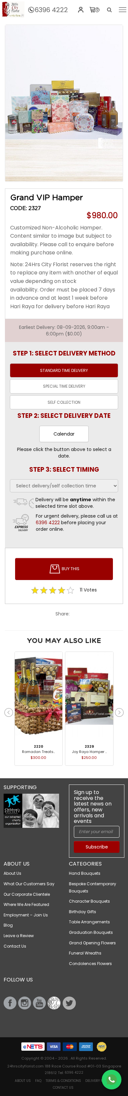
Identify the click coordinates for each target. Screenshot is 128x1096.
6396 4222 (51, 10)
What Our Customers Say (29, 884)
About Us (12, 873)
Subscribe (97, 847)
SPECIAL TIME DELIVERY (64, 386)
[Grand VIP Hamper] (13, 9)
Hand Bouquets (84, 873)
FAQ (38, 1080)
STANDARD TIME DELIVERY (64, 370)
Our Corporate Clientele (27, 894)
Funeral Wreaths (85, 953)
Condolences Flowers (90, 963)
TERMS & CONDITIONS (63, 1080)
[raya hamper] (64, 103)
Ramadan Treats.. (38, 751)
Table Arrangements (89, 922)
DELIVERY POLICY (98, 1080)
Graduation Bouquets (91, 932)
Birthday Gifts (82, 911)
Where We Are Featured (26, 904)
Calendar (64, 434)
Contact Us (15, 946)
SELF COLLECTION (64, 402)
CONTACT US (63, 1087)
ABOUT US (23, 1080)
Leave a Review (19, 935)
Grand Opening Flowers (92, 943)
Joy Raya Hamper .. (89, 751)
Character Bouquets (89, 901)
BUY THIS (70, 569)
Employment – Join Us (26, 915)
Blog (8, 925)
